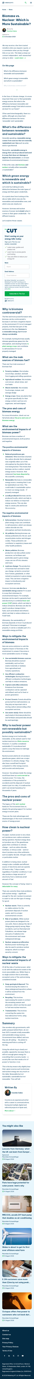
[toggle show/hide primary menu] (31, 2)
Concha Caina (12, 31)
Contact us (6, 1335)
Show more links (17, 90)
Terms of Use (7, 1351)
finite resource (23, 741)
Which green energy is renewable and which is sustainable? (16, 79)
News (11, 9)
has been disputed (20, 474)
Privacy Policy (7, 1343)
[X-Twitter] (13, 1355)
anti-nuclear (20, 804)
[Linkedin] (9, 1355)
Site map (5, 1339)
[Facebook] (4, 1355)
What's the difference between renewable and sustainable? (15, 72)
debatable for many (9, 886)
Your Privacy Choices (10, 1347)
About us (5, 1330)
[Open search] (25, 2)
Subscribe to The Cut (17, 294)
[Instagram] (18, 1355)
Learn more (19, 58)
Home (4, 9)
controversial (22, 775)
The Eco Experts (8, 3)
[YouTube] (22, 1355)
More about (9, 1111)
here (9, 289)
